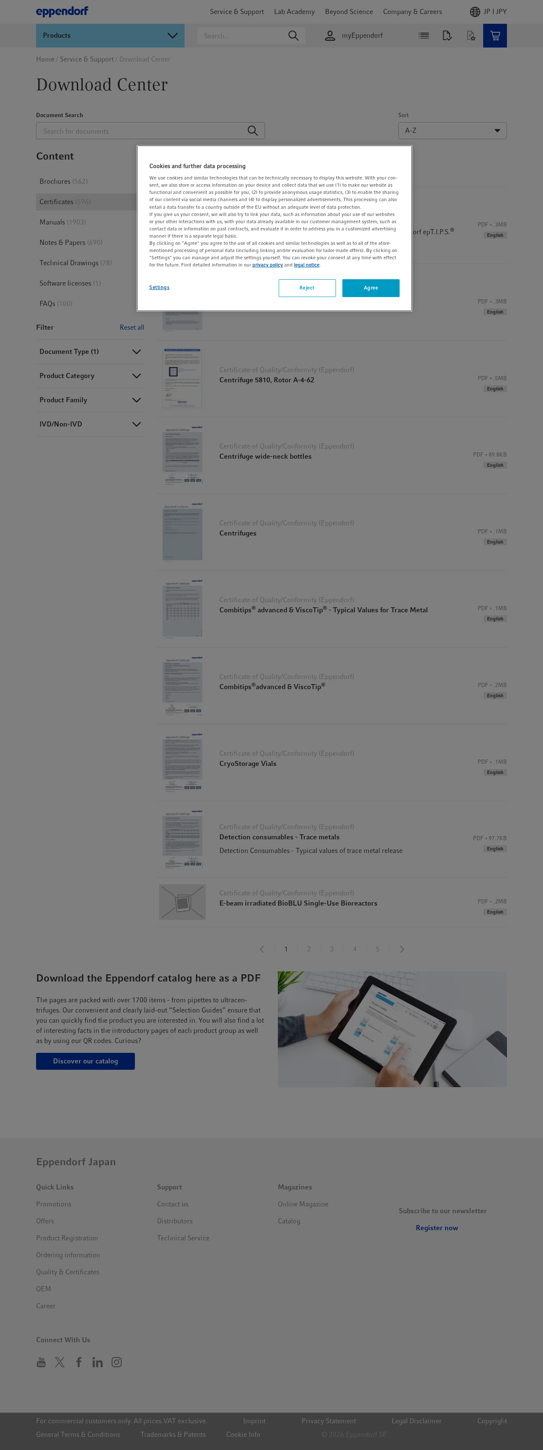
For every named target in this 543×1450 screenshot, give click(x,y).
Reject (306, 288)
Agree (371, 288)
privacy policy (267, 265)
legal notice (306, 265)
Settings (159, 287)
